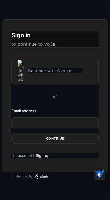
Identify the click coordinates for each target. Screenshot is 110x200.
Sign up (43, 155)
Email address (23, 111)
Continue (55, 138)
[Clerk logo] (42, 176)
